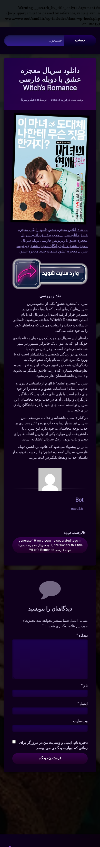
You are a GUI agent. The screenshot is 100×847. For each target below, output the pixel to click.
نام (84, 686)
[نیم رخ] (50, 479)
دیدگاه (82, 635)
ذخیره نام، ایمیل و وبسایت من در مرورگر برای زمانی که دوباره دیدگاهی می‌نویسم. (53, 745)
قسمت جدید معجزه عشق (38, 251)
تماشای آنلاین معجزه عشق (68, 230)
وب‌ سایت (80, 721)
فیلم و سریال (27, 100)
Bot (36, 100)
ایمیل (82, 703)
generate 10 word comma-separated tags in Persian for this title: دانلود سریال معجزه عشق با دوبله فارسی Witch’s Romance (50, 545)
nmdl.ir (77, 508)
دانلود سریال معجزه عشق (59, 235)
